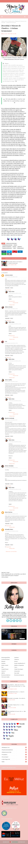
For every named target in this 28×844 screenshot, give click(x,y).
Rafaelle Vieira (9, 529)
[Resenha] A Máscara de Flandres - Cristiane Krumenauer (15, 262)
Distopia (3, 661)
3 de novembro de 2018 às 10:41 (11, 513)
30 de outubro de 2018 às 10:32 (11, 467)
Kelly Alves (4, 33)
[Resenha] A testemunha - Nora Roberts (16, 698)
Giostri (15, 245)
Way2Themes (15, 842)
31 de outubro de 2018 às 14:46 (15, 489)
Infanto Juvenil (4, 665)
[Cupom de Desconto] (14, 795)
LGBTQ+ (3, 673)
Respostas (8, 290)
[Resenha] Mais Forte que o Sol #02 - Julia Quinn (17, 712)
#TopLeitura (14, 754)
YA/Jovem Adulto (5, 677)
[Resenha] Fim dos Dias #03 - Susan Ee (16, 691)
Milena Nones (8, 307)
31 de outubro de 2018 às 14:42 (15, 400)
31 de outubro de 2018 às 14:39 (15, 293)
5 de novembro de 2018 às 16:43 (11, 531)
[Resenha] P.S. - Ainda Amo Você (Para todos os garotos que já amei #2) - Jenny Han (16, 686)
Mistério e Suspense (7, 246)
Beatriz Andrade (9, 418)
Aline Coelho (8, 380)
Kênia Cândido (9, 466)
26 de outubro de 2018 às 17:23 (11, 343)
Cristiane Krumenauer (7, 245)
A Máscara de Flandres (11, 243)
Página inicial (4, 21)
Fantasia (3, 663)
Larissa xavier (9, 275)
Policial (14, 246)
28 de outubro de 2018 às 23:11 (11, 420)
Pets (2, 667)
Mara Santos (8, 512)
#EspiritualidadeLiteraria (14, 749)
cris (6, 341)
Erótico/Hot (17, 671)
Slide (14, 248)
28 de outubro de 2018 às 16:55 (11, 381)
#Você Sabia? (14, 757)
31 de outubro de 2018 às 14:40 (15, 323)
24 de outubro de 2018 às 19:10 (11, 276)
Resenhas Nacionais (7, 248)
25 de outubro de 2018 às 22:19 (11, 308)
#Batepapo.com (14, 747)
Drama (16, 661)
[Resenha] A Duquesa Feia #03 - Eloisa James (16, 705)
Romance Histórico (5, 675)
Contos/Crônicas (5, 659)
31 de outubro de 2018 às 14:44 (15, 441)
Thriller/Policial (4, 669)
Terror (15, 667)
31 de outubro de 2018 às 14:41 (15, 360)
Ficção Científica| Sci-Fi (19, 663)
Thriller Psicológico (18, 669)
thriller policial (11, 21)
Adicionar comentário (11, 551)
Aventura (16, 657)
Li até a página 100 (14, 759)
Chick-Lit (3, 671)
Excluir (11, 287)
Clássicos (16, 659)
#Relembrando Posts (14, 752)
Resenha (20, 246)
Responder (7, 287)
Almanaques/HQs (5, 657)
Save (15, 252)
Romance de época (19, 675)
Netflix (14, 761)
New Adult (16, 673)
